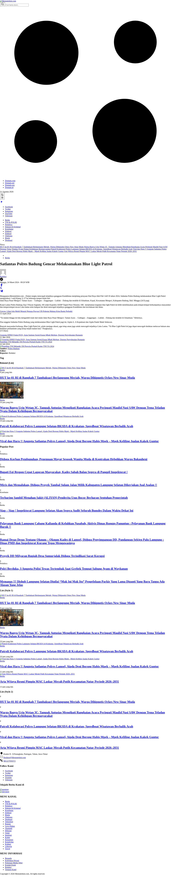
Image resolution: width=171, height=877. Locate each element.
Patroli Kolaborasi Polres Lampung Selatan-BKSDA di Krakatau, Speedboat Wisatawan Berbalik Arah (92, 249)
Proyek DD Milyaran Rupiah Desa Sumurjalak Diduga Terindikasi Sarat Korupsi (52, 556)
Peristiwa (8, 225)
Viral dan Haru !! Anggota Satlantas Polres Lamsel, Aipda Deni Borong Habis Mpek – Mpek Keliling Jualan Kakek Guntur (79, 441)
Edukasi (8, 231)
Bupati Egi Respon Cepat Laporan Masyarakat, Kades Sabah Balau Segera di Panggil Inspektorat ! (64, 472)
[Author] (3, 274)
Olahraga (8, 236)
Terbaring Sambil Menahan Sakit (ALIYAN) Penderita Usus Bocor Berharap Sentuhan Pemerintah (64, 497)
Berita (7, 220)
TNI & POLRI (11, 222)
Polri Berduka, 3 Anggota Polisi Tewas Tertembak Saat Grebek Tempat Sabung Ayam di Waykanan (64, 568)
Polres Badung (14, 349)
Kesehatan (9, 229)
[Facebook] (1, 286)
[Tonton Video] (1, 203)
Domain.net (9, 183)
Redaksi (3, 277)
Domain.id (9, 187)
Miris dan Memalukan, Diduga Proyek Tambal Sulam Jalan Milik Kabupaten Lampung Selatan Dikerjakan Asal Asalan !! (78, 484)
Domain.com (10, 181)
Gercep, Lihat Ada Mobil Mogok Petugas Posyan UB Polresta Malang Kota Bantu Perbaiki (36, 311)
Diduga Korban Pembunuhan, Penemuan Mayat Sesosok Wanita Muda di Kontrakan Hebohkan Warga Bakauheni (73, 459)
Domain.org (10, 185)
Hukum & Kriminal (13, 227)
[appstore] (4, 789)
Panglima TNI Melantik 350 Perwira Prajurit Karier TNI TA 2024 (26, 342)
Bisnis (7, 238)
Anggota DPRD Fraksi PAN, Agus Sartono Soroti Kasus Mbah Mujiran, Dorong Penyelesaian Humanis (41, 335)
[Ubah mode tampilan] (2, 196)
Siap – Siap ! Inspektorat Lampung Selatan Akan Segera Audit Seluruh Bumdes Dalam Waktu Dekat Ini (66, 510)
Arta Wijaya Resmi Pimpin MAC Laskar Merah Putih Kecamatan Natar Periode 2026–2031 (100, 251)
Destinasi (8, 240)
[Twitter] (1, 288)
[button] (85, 97)
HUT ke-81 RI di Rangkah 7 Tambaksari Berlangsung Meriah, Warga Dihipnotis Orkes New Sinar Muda (42, 247)
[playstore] (4, 792)
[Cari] (2, 4)
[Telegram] (1, 292)
